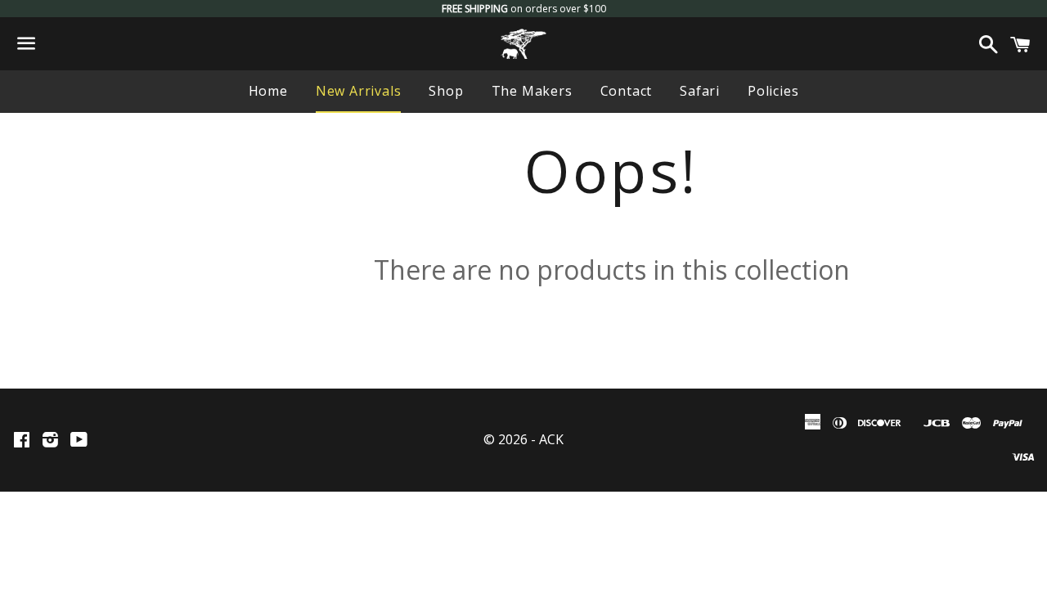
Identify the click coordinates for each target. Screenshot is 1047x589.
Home (268, 91)
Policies (773, 91)
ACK (551, 439)
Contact (626, 91)
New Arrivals (359, 91)
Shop (446, 91)
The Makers (532, 91)
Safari (700, 91)
